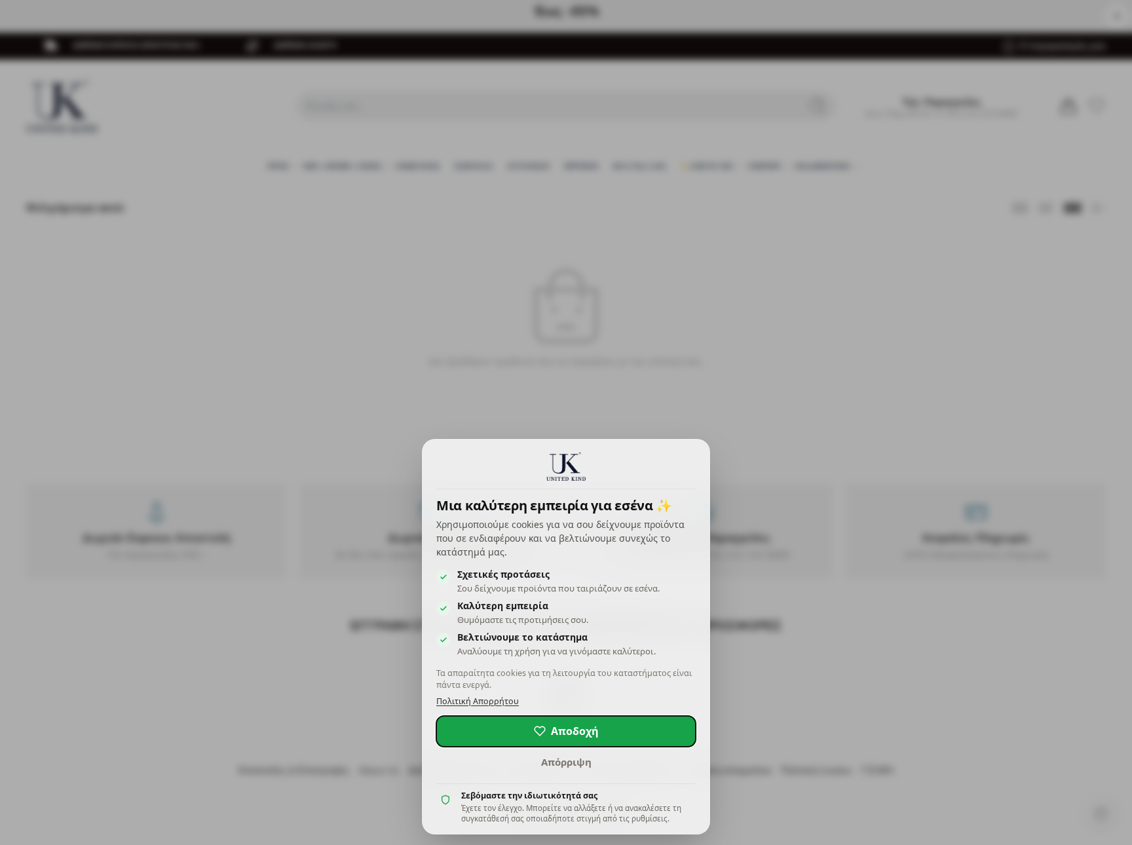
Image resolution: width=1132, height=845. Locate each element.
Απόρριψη (566, 761)
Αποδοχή (575, 731)
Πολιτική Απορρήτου (477, 701)
